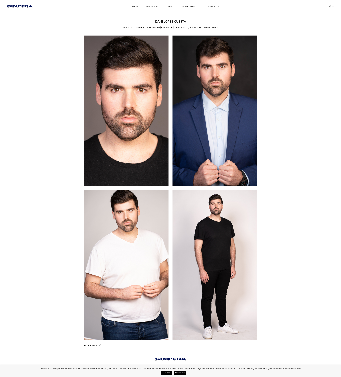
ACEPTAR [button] (166, 373)
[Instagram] (333, 6)
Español (211, 6)
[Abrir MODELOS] (157, 6)
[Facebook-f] (330, 6)
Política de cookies (292, 368)
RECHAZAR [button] (179, 373)
